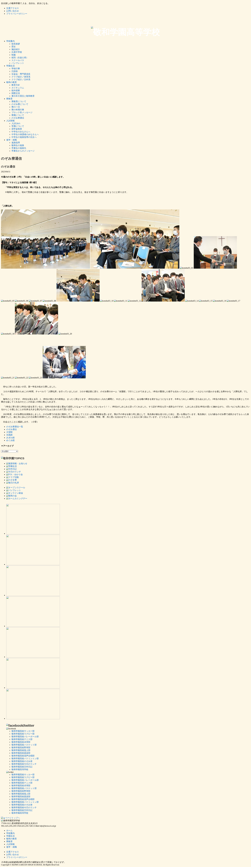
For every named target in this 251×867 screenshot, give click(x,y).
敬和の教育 (11, 82)
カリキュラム (18, 88)
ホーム (9, 830)
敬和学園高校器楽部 (21, 753)
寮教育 (9, 99)
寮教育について (19, 101)
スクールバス (18, 60)
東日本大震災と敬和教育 (23, 96)
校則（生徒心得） (20, 57)
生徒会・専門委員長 (21, 74)
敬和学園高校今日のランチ (24, 764)
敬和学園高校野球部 (21, 747)
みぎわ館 (10, 438)
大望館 (9, 432)
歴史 (14, 46)
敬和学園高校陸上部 (21, 750)
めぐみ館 (10, 440)
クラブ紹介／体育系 (21, 77)
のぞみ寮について (20, 104)
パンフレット (18, 63)
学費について (18, 126)
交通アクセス (12, 8)
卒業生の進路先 (19, 148)
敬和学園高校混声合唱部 (23, 756)
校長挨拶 (16, 44)
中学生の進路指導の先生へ (24, 137)
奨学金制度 (17, 129)
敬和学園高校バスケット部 (24, 745)
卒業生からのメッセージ (23, 151)
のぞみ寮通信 (18, 118)
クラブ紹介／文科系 (21, 79)
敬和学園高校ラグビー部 (23, 734)
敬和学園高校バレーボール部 (25, 736)
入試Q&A (16, 123)
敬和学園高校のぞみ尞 (22, 761)
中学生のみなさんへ (21, 132)
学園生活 (10, 66)
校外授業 (16, 90)
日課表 (15, 71)
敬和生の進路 (18, 145)
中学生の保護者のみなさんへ (25, 134)
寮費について (18, 115)
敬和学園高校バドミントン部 (25, 758)
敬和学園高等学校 (20, 769)
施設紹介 (16, 49)
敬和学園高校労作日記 (22, 767)
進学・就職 (11, 140)
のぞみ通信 (11, 429)
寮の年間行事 (18, 110)
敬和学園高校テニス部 (22, 739)
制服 (14, 55)
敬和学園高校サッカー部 (23, 731)
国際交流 (16, 93)
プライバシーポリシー (16, 14)
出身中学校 (17, 52)
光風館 (9, 435)
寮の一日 (16, 107)
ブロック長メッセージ (22, 112)
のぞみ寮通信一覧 (14, 427)
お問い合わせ (12, 11)
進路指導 (16, 142)
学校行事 (16, 68)
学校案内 (10, 41)
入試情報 (10, 121)
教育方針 (16, 85)
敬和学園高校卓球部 (21, 742)
